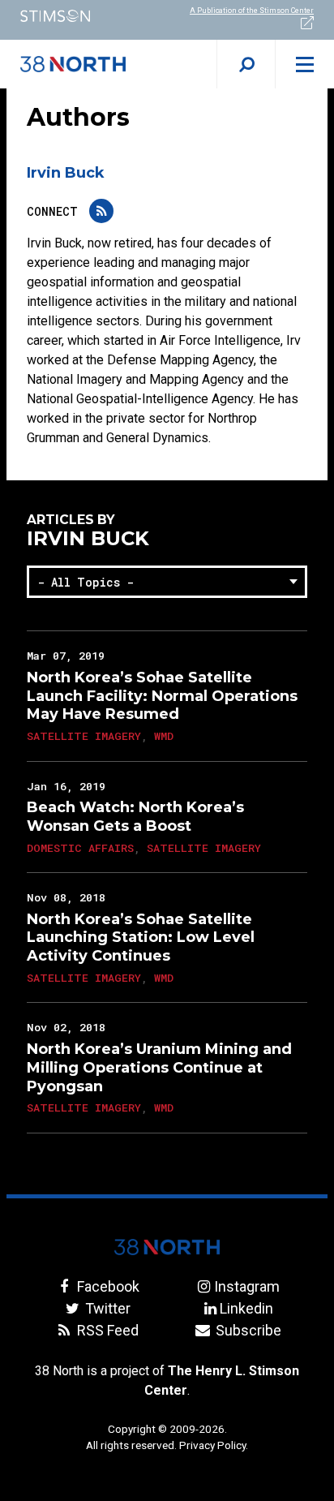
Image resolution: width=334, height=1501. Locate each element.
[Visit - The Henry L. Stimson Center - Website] (83, 16)
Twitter (106, 1308)
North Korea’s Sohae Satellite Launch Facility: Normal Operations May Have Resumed (162, 696)
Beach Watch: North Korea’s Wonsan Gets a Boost (135, 816)
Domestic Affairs (80, 848)
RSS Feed (106, 1330)
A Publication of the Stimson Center (252, 10)
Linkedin (246, 1308)
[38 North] (167, 1247)
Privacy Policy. (213, 1445)
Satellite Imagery (84, 736)
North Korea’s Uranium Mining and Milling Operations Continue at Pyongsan (159, 1067)
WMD (163, 736)
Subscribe (246, 1330)
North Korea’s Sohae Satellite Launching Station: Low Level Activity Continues (141, 938)
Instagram (246, 1286)
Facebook (106, 1286)
